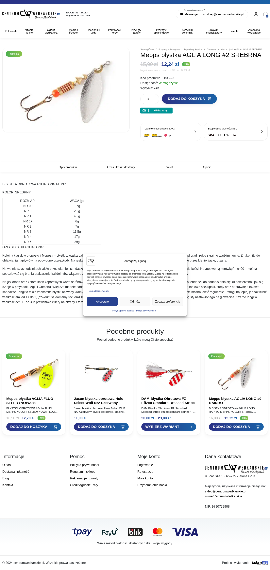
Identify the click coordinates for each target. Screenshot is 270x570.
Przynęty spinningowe (161, 31)
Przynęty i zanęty (136, 31)
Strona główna (147, 49)
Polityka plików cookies (123, 310)
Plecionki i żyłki (94, 31)
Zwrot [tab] (169, 167)
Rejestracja (145, 471)
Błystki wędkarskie (193, 49)
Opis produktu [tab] (68, 167)
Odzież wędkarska (51, 31)
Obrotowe (211, 49)
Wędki (234, 31)
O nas (6, 465)
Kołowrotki (11, 31)
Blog (5, 478)
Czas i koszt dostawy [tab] (121, 167)
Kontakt (7, 485)
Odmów (135, 301)
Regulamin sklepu (82, 471)
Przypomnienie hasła (152, 485)
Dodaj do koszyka (187, 99)
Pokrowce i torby (114, 31)
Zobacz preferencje (167, 301)
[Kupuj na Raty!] (156, 110)
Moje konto (145, 478)
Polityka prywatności (84, 465)
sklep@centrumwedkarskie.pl (225, 14)
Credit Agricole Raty (84, 485)
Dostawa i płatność (15, 471)
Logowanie (145, 465)
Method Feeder (73, 31)
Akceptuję (102, 301)
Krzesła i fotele (29, 31)
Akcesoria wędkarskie (254, 31)
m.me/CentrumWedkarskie (223, 496)
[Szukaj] (155, 14)
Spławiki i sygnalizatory (214, 31)
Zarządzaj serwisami (99, 291)
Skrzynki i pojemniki (187, 31)
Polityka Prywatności (146, 310)
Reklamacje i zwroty (84, 478)
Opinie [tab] (207, 167)
